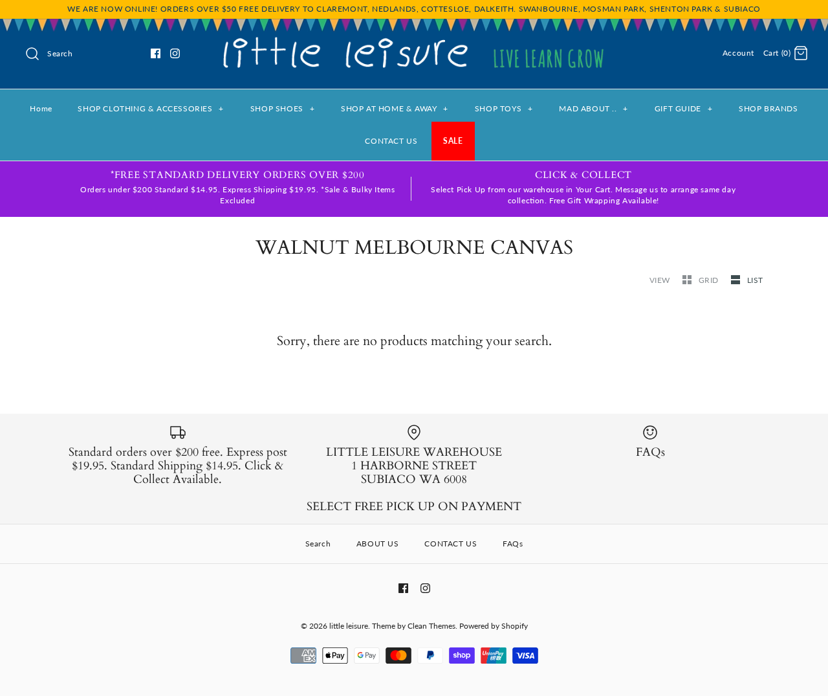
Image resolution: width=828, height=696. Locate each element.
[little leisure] (414, 39)
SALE (453, 141)
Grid (710, 280)
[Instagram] (175, 53)
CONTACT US (391, 141)
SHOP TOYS (504, 108)
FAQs (513, 543)
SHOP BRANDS (768, 108)
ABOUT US (377, 543)
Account (738, 53)
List (755, 280)
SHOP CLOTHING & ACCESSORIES (151, 108)
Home (41, 108)
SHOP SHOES (282, 108)
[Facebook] (155, 53)
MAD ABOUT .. (593, 108)
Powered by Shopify (493, 626)
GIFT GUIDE (683, 108)
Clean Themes (431, 626)
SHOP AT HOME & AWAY (394, 108)
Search (318, 543)
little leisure (348, 626)
